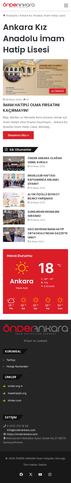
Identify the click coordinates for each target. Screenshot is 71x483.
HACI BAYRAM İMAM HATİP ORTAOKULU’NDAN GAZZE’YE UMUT (47, 233)
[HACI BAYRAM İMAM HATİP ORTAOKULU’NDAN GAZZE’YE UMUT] (14, 234)
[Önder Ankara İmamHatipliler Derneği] (19, 5)
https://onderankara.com (21, 434)
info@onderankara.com (20, 430)
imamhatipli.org (17, 393)
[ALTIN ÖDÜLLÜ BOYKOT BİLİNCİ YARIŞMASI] (14, 199)
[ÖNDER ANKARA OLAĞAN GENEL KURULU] (14, 163)
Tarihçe (11, 359)
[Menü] (66, 6)
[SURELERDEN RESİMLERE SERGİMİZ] (14, 217)
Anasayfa (11, 15)
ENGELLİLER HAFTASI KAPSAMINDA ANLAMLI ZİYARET (43, 180)
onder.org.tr (15, 385)
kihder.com (14, 400)
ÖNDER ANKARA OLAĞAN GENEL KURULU (45, 160)
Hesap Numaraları (17, 366)
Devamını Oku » (18, 135)
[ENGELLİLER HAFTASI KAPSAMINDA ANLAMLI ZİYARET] (14, 181)
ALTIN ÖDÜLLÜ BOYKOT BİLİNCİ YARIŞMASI (44, 196)
